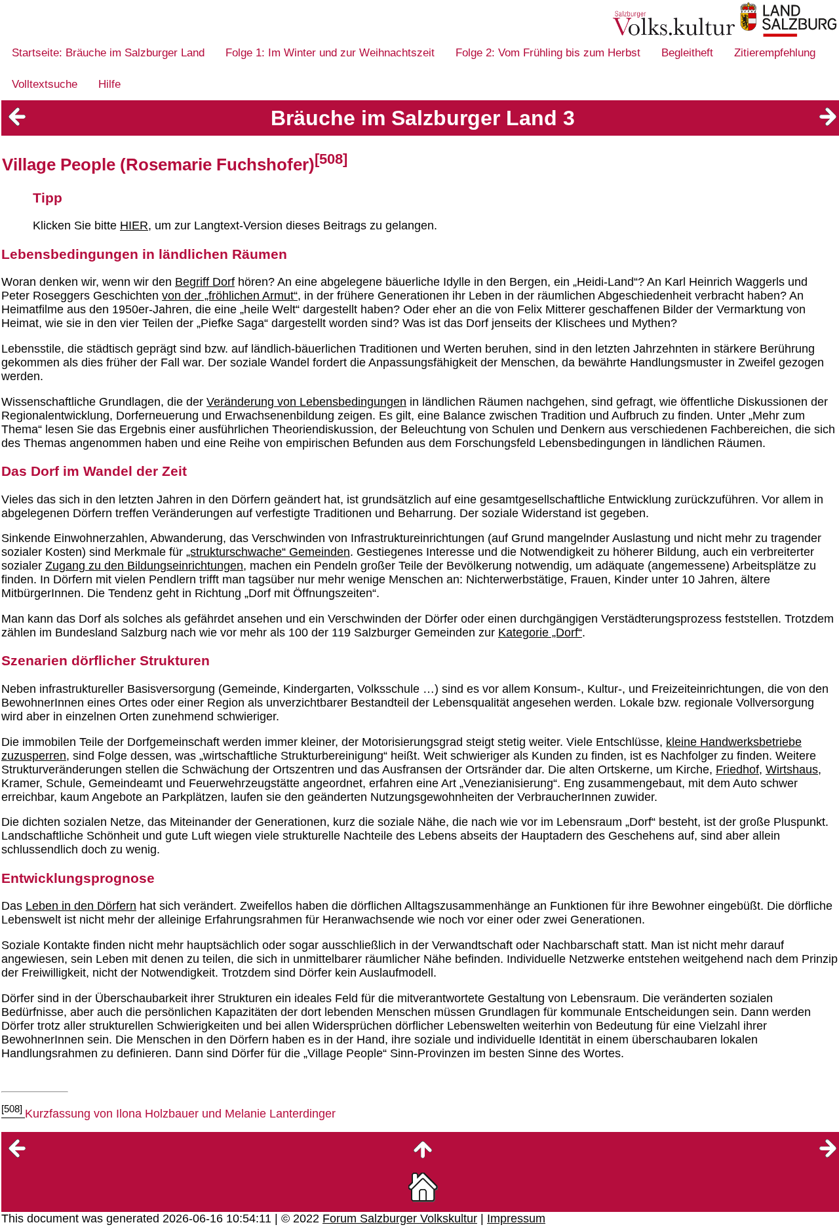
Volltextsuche (44, 84)
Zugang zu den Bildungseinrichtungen (144, 565)
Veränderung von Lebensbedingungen (306, 401)
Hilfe (109, 84)
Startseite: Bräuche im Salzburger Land (108, 53)
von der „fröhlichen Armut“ (230, 295)
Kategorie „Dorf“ (540, 632)
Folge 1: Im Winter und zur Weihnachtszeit (330, 53)
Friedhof (737, 769)
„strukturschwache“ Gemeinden (268, 551)
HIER (134, 225)
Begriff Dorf (205, 281)
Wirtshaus (792, 769)
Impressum (516, 1218)
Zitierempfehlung (774, 53)
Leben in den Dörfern (81, 905)
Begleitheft (687, 53)
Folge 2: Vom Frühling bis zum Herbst (548, 53)
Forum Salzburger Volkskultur (399, 1218)
